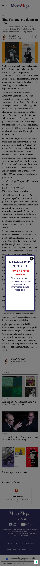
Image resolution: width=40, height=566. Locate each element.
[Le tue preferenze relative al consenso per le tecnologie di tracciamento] (36, 562)
